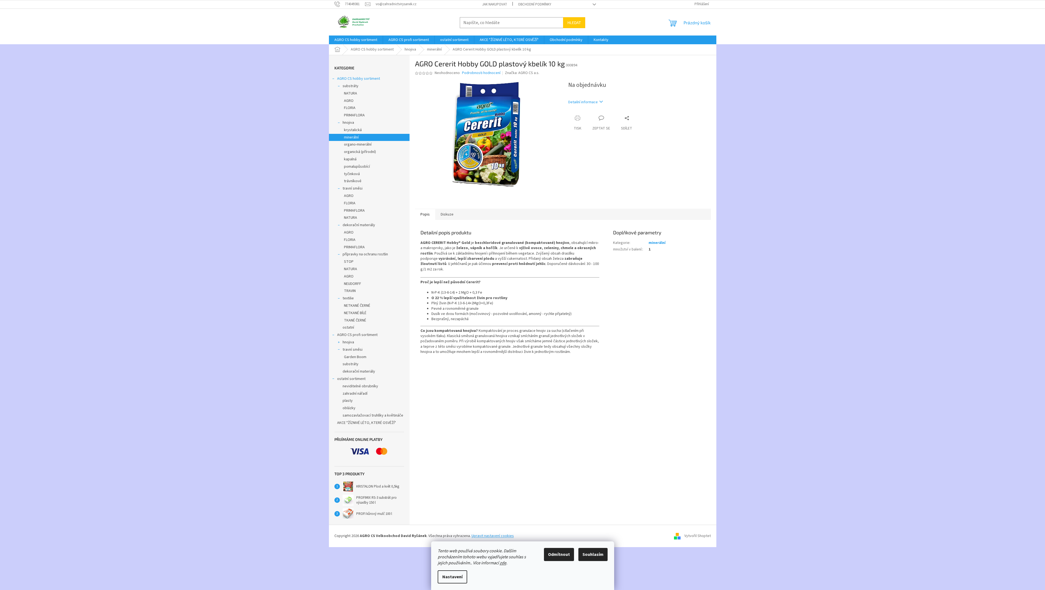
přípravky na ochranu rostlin (365, 254)
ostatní (348, 327)
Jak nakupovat (494, 4)
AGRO (349, 101)
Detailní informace (583, 102)
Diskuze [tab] (447, 214)
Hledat (574, 22)
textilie (348, 298)
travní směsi (353, 188)
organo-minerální (358, 144)
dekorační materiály (359, 225)
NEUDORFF (352, 284)
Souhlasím (593, 554)
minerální (351, 137)
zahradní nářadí (355, 393)
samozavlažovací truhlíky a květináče (373, 415)
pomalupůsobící (357, 166)
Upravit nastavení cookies (493, 536)
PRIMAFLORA (354, 115)
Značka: (522, 73)
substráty (350, 86)
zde (503, 563)
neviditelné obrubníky (360, 386)
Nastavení (452, 577)
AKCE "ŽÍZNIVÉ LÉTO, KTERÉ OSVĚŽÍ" (366, 423)
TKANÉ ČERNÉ (355, 320)
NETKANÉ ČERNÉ (357, 305)
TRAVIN (350, 291)
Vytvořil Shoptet (697, 536)
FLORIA (349, 108)
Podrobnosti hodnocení (481, 73)
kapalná (350, 159)
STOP (349, 261)
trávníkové (352, 181)
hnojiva (348, 122)
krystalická (353, 130)
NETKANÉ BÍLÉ (355, 313)
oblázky (349, 408)
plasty (348, 400)
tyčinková (352, 174)
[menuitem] (356, 40)
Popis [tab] (425, 214)
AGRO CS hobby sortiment (358, 78)
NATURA (350, 93)
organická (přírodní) (360, 152)
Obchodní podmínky (534, 4)
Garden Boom (355, 357)
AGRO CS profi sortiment (357, 335)
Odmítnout (559, 554)
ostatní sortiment (351, 379)
